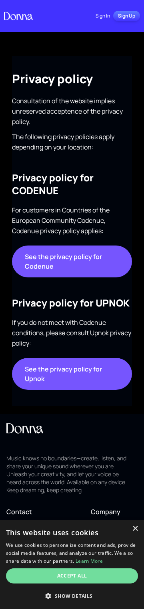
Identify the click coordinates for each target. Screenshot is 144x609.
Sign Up (126, 15)
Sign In (103, 15)
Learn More (89, 561)
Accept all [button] (72, 575)
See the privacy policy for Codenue (63, 261)
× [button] (135, 529)
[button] (72, 596)
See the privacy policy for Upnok (63, 374)
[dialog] (72, 564)
